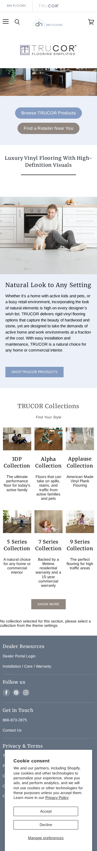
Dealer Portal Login (19, 656)
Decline (46, 825)
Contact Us (12, 730)
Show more (48, 604)
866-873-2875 (15, 720)
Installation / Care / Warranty (27, 666)
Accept (46, 811)
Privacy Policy (57, 797)
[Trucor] (48, 6)
